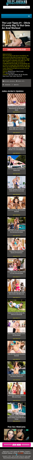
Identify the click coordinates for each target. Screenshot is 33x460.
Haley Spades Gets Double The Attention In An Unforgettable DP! (16, 148)
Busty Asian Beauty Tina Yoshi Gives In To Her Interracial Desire (16, 272)
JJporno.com (6, 451)
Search (27, 7)
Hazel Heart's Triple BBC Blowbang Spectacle (16, 210)
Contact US (16, 451)
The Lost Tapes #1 (10, 73)
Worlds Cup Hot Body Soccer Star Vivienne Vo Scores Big (16, 313)
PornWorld (4, 453)
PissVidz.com (27, 453)
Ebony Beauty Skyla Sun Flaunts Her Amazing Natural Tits (16, 375)
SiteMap (22, 451)
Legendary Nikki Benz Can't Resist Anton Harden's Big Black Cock (16, 293)
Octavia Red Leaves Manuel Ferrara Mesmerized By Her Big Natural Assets (16, 108)
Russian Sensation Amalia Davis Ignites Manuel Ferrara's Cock (16, 189)
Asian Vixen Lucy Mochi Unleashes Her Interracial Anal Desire (16, 231)
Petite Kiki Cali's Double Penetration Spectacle (16, 354)
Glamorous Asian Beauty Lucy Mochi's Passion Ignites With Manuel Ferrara (16, 417)
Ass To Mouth (14, 74)
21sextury (27, 451)
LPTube (15, 453)
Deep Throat (6, 76)
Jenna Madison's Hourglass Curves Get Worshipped (16, 334)
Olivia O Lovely (19, 71)
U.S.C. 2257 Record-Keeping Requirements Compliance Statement (17, 456)
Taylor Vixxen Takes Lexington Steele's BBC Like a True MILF (16, 128)
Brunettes (25, 74)
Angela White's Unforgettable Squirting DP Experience (16, 251)
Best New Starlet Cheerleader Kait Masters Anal (16, 169)
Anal (10, 74)
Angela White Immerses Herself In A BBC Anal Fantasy (16, 396)
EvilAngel (10, 453)
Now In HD (19, 76)
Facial (10, 76)
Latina (14, 76)
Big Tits (20, 74)
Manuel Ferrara (12, 71)
